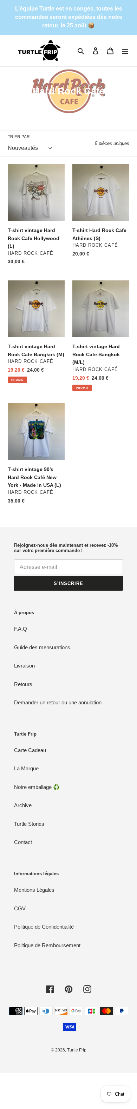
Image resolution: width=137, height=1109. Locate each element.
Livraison (24, 666)
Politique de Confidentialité (44, 927)
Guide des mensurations (42, 647)
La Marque (26, 768)
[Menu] (125, 50)
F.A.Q (20, 629)
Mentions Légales (34, 890)
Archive (23, 805)
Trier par (19, 136)
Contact (23, 842)
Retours (23, 684)
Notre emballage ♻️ (37, 787)
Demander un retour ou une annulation (58, 702)
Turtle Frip (76, 1050)
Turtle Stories (29, 824)
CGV (20, 908)
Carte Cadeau (30, 750)
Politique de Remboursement (47, 945)
